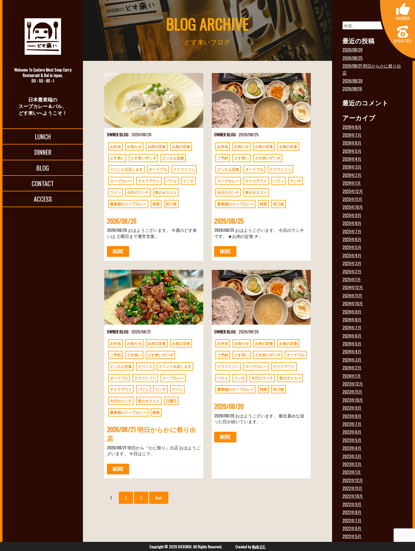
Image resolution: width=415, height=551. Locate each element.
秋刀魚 (171, 203)
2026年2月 (352, 175)
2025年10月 (352, 207)
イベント (145, 366)
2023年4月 (352, 448)
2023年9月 (352, 407)
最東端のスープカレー (128, 203)
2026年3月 (352, 166)
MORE (118, 251)
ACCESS (43, 199)
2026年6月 (352, 142)
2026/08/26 (121, 220)
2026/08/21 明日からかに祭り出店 (151, 433)
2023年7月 (352, 423)
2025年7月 (352, 231)
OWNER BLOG (118, 134)
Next (158, 497)
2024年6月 (352, 335)
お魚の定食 (181, 146)
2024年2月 (352, 367)
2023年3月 (352, 456)
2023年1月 (351, 472)
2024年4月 (352, 351)
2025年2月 (352, 271)
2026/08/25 (229, 220)
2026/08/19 (352, 88)
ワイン (115, 192)
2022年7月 (352, 520)
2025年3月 (352, 263)
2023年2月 (352, 464)
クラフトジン (184, 169)
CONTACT (43, 183)
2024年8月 (352, 319)
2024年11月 (352, 295)
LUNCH (43, 136)
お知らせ (134, 146)
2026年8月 (352, 127)
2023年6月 (352, 431)
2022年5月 (352, 536)
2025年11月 (352, 199)
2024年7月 (352, 327)
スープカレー (121, 180)
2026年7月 (352, 134)
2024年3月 (352, 359)
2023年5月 (352, 440)
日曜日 (171, 400)
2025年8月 (352, 223)
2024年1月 (351, 375)
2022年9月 (352, 504)
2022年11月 (352, 488)
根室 (156, 203)
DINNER (42, 152)
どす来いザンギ (143, 157)
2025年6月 (352, 239)
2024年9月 (352, 311)
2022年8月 (352, 512)
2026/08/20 (229, 406)
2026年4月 (352, 158)
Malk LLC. (259, 546)
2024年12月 (352, 287)
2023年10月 (352, 399)
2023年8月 (352, 416)
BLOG (42, 168)
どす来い (117, 157)
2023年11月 (352, 391)
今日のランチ (138, 192)
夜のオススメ (166, 192)
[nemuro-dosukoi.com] (42, 36)
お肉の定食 (157, 146)
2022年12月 (352, 480)
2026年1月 (351, 183)
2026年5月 (352, 151)
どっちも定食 (173, 157)
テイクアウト (149, 180)
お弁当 (115, 146)
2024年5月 (352, 343)
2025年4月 (352, 255)
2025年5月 (352, 247)
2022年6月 (352, 528)
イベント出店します (126, 169)
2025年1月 (351, 279)
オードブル (158, 169)
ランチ (188, 180)
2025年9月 (352, 215)
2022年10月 (352, 496)
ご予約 (222, 157)
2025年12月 (352, 191)
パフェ (171, 180)
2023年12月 (352, 383)
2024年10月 (352, 303)
